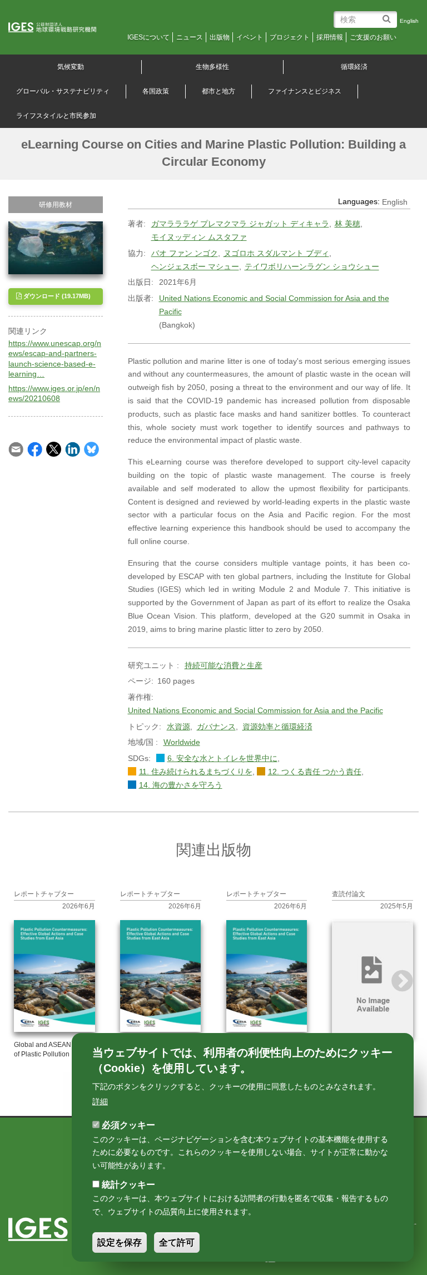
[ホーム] (59, 28)
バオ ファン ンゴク (184, 253)
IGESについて (148, 37)
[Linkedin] (72, 448)
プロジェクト (290, 37)
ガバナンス (216, 726)
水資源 (178, 726)
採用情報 (329, 37)
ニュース (189, 37)
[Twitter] (53, 448)
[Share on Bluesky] (91, 448)
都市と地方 (218, 91)
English (409, 21)
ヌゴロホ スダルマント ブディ (276, 253)
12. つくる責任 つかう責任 (314, 771)
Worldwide (181, 742)
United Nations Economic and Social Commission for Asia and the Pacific (274, 305)
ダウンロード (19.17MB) (56, 296)
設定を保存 (119, 1242)
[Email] (15, 448)
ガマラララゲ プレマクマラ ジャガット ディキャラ (240, 223)
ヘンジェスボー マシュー (195, 266)
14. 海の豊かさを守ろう (180, 784)
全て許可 (177, 1242)
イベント (249, 37)
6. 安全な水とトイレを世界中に (222, 758)
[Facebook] (34, 448)
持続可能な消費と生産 (223, 665)
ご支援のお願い (373, 37)
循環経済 (354, 67)
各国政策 (155, 91)
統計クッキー (128, 1184)
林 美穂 (347, 223)
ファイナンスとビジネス (304, 91)
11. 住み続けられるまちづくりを (195, 771)
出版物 (220, 37)
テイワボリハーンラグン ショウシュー (312, 266)
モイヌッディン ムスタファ (199, 237)
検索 (388, 14)
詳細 (100, 1101)
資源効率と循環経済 (277, 726)
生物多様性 (212, 67)
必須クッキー (128, 1125)
